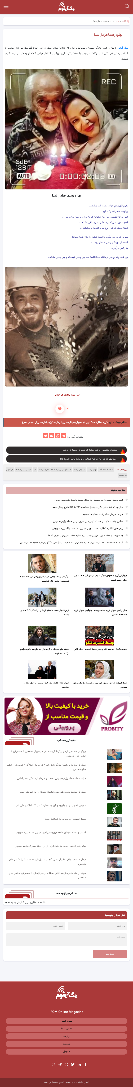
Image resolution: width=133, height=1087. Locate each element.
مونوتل (66, 1052)
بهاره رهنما (92, 469)
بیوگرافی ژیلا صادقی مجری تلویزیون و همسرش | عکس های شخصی (100, 685)
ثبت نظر (110, 954)
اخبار (117, 21)
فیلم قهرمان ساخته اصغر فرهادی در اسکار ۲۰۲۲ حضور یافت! (45, 613)
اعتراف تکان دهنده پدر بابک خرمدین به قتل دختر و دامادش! (46, 685)
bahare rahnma (106, 469)
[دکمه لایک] (59, 409)
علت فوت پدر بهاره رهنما (61, 469)
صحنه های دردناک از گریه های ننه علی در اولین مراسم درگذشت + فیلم (44, 651)
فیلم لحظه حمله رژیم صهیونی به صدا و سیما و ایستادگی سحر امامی (89, 500)
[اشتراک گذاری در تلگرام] (63, 437)
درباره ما (66, 1036)
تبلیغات (66, 1044)
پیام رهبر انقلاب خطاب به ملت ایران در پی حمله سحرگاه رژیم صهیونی (88, 528)
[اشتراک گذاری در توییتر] (45, 437)
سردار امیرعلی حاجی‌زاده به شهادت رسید (103, 514)
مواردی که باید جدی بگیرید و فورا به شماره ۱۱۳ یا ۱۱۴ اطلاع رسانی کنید (88, 507)
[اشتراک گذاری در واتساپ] (57, 437)
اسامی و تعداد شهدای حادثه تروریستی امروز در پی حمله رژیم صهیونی (88, 521)
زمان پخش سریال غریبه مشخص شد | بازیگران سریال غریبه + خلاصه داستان (100, 613)
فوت (35, 469)
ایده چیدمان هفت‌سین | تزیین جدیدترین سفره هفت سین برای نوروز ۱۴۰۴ (86, 536)
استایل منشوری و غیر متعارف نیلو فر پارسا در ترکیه (90, 450)
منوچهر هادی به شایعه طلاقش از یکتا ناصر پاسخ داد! (88, 459)
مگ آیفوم (122, 48)
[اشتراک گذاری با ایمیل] (51, 437)
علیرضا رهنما (44, 469)
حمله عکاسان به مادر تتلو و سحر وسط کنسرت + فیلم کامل (100, 649)
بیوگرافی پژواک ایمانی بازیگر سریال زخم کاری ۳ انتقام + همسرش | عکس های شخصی (44, 579)
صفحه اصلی (66, 1021)
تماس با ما (66, 1029)
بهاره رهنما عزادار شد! (108, 34)
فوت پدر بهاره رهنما (23, 469)
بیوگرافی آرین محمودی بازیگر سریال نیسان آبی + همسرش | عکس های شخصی (100, 578)
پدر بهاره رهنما (79, 469)
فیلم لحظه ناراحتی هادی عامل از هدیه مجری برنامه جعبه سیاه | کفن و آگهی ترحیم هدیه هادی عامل (72, 543)
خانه (124, 21)
